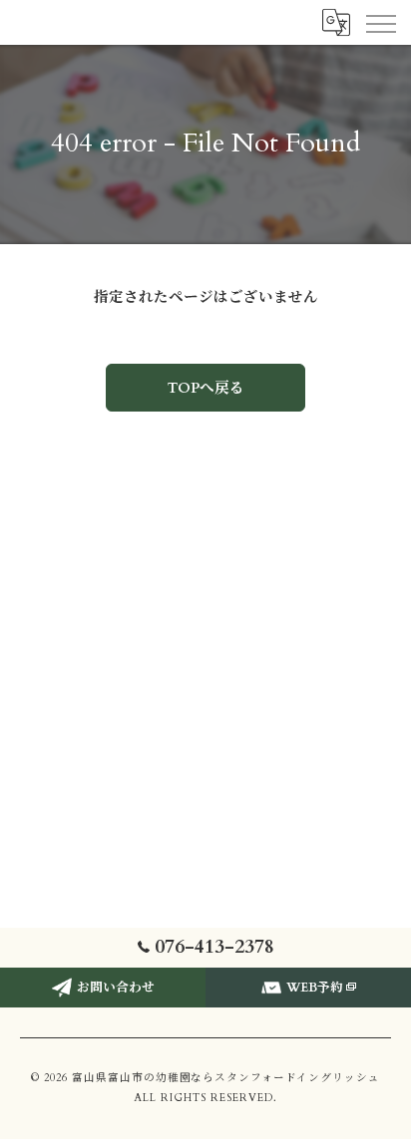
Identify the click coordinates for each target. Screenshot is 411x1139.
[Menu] (380, 22)
